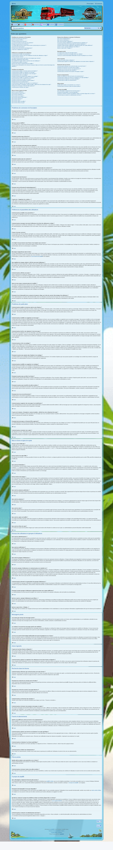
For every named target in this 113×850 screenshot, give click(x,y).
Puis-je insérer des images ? (18, 95)
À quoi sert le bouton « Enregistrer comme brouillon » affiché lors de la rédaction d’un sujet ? (31, 84)
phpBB (52, 829)
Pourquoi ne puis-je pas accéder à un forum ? (21, 79)
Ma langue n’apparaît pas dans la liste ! (20, 59)
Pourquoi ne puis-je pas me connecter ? (20, 44)
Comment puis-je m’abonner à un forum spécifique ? (68, 78)
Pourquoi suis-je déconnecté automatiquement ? (22, 48)
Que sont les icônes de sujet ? (18, 102)
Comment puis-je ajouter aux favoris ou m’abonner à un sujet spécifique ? (73, 77)
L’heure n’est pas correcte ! (17, 56)
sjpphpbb (62, 834)
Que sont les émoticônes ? (17, 94)
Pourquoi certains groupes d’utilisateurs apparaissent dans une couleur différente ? (75, 45)
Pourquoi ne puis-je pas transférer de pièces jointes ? (23, 80)
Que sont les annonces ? (17, 98)
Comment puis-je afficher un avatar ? (20, 62)
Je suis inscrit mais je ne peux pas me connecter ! (22, 42)
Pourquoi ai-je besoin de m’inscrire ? (19, 38)
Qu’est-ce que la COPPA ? (17, 39)
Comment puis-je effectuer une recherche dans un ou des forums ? (71, 66)
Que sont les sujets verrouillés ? (19, 101)
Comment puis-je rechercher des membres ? (67, 70)
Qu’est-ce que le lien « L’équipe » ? (64, 48)
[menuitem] (14, 4)
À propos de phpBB (73, 782)
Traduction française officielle (54, 830)
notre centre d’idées (96, 790)
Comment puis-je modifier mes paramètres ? (21, 54)
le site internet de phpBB (37, 256)
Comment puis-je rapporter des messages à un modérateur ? (25, 83)
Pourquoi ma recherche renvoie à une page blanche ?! (69, 68)
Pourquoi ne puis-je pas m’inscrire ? (19, 41)
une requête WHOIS (57, 800)
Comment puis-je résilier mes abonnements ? (67, 80)
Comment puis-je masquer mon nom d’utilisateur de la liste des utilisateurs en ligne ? (30, 55)
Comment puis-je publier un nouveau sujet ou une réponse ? (25, 70)
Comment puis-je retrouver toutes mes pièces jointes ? (69, 86)
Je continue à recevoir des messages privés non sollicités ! (70, 54)
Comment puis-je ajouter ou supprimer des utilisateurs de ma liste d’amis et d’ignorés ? (75, 61)
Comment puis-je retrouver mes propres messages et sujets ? (70, 71)
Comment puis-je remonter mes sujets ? (20, 87)
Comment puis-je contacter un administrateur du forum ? (69, 94)
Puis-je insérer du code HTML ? (18, 93)
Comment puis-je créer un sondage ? (20, 75)
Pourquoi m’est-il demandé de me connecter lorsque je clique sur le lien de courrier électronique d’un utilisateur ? (33, 65)
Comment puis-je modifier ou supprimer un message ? (23, 72)
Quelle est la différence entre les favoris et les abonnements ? (70, 76)
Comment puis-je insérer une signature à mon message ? (24, 73)
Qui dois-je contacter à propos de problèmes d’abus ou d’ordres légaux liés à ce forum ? (76, 93)
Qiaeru (63, 830)
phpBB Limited (49, 781)
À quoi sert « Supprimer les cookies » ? (20, 49)
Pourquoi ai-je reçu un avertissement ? (20, 81)
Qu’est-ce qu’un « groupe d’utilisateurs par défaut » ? (68, 46)
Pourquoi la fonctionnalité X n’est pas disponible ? (67, 92)
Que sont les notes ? (16, 100)
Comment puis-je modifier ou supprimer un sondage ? (23, 77)
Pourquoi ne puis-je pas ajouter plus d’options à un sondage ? (25, 76)
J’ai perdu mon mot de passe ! (18, 46)
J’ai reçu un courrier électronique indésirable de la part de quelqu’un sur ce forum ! (74, 55)
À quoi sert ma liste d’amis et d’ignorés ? (66, 60)
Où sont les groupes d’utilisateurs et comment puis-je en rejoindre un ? (72, 42)
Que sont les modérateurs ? (63, 39)
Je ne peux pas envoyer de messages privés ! (67, 52)
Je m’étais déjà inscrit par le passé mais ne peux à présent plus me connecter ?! (29, 45)
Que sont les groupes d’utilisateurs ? (65, 41)
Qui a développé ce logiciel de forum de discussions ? (68, 90)
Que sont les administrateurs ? (64, 38)
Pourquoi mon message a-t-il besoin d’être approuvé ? (23, 85)
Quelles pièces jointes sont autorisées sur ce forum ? (68, 84)
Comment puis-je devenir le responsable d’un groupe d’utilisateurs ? (71, 44)
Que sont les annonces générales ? (19, 97)
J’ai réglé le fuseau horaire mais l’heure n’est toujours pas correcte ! (26, 58)
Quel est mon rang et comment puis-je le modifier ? (23, 63)
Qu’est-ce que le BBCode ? (17, 91)
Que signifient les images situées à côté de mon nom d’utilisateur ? (26, 60)
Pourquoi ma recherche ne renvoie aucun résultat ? (68, 67)
